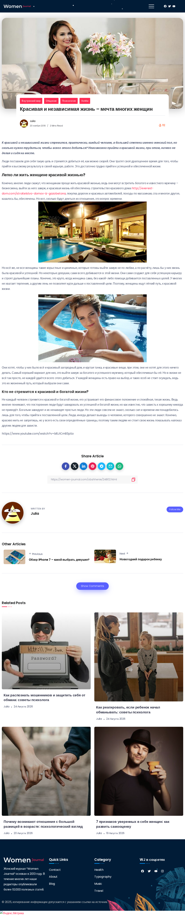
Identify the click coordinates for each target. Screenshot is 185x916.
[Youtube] (156, 871)
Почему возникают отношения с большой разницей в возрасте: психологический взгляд (43, 824)
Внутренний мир (31, 100)
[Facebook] (142, 871)
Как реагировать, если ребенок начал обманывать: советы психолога (128, 710)
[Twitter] (149, 871)
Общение (51, 100)
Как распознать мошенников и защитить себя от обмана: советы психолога (44, 698)
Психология (69, 100)
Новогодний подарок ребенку (141, 559)
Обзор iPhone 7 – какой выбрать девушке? (59, 560)
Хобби (85, 100)
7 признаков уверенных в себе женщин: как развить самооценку (132, 824)
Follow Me (174, 509)
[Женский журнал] (17, 6)
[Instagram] (162, 871)
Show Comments (92, 586)
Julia (32, 121)
